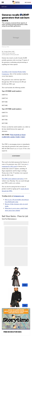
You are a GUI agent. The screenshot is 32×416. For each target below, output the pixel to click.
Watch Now (27, 2)
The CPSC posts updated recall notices (13, 179)
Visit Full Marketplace (9, 219)
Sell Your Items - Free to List (15, 216)
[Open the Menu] (2, 2)
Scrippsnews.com (19, 196)
